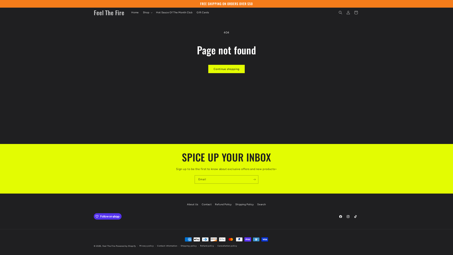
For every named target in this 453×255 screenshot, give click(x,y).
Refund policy (207, 246)
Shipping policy (189, 246)
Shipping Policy (244, 204)
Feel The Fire (108, 246)
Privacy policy (146, 246)
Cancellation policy (227, 246)
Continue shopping (226, 69)
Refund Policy (223, 204)
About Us (192, 204)
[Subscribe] (254, 179)
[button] (147, 12)
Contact (206, 204)
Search (261, 204)
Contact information (167, 246)
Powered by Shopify (126, 246)
